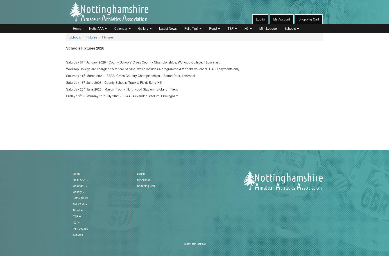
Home (77, 28)
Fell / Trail (191, 28)
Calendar (121, 28)
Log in (260, 19)
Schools (291, 28)
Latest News (168, 28)
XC (246, 28)
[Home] (109, 12)
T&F (231, 28)
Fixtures (91, 37)
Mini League (268, 28)
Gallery (143, 28)
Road (213, 28)
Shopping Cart (309, 19)
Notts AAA (96, 28)
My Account (281, 19)
